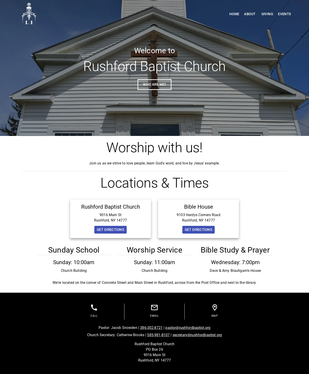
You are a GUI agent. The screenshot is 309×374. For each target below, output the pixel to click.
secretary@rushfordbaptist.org (197, 335)
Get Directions (110, 230)
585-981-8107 (158, 335)
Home (234, 14)
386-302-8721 (151, 328)
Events (284, 14)
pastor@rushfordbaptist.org (187, 328)
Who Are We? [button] (154, 84)
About (249, 14)
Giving (267, 14)
